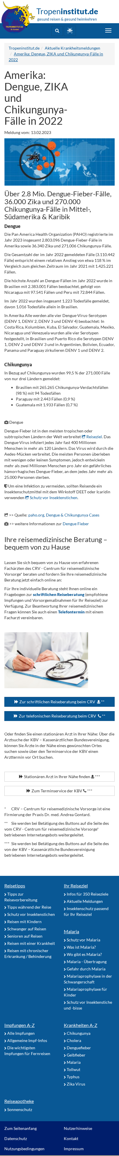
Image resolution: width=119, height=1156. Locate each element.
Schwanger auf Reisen (26, 928)
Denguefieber (78, 1047)
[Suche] (57, 31)
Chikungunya (78, 1033)
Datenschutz (15, 1138)
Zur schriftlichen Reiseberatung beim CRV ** (61, 701)
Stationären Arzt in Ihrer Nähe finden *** (61, 776)
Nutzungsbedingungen (24, 1148)
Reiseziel (93, 436)
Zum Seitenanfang (20, 1128)
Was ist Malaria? (81, 947)
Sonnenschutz (19, 1109)
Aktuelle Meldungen (84, 901)
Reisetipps (14, 885)
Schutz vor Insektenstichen (53, 497)
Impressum (74, 1148)
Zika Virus (75, 1083)
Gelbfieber (75, 1054)
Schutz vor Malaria (83, 939)
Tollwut (73, 1069)
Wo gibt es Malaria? (84, 954)
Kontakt (71, 1138)
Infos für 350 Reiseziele (87, 894)
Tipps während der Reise (28, 907)
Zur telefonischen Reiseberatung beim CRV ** (61, 715)
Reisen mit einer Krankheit (30, 943)
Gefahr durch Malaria (85, 968)
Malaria (71, 931)
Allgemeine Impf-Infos (26, 1040)
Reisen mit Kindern (24, 921)
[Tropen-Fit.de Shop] (70, 30)
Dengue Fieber (76, 523)
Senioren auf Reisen (24, 936)
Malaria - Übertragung (86, 961)
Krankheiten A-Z (80, 1025)
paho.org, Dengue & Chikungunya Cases (63, 514)
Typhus (72, 1076)
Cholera (73, 1040)
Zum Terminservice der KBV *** (61, 790)
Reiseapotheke (19, 1101)
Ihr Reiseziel (76, 885)
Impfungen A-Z (19, 1025)
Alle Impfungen (20, 1033)
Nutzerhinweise (78, 1128)
